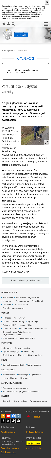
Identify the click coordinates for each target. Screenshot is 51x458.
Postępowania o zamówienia (15, 388)
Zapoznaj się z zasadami (10, 448)
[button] (46, 24)
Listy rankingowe (10, 378)
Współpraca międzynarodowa (33, 328)
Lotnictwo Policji (21, 304)
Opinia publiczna (35, 355)
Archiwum (34, 391)
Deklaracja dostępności (35, 431)
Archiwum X (8, 301)
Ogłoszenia (36, 374)
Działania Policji (9, 292)
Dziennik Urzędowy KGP (13, 365)
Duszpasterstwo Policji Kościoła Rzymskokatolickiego (17, 333)
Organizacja (32, 321)
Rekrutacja (25, 378)
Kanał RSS (3, 416)
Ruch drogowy (22, 301)
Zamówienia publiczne (11, 383)
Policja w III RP (9, 325)
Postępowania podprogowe (15, 391)
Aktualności (22, 50)
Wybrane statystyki (11, 351)
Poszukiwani (37, 301)
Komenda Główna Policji (13, 321)
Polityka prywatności (8, 452)
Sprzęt (31, 325)
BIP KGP (37, 416)
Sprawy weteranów (38, 401)
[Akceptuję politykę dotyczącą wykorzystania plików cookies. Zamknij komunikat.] (47, 2)
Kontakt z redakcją (8, 431)
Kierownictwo (20, 318)
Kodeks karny (28, 351)
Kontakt (5, 396)
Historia (22, 325)
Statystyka (6, 343)
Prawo (4, 359)
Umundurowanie (10, 328)
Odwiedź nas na (8, 416)
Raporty (21, 355)
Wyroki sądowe (34, 365)
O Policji (5, 312)
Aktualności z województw (27, 297)
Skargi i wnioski (20, 401)
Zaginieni (7, 304)
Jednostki (7, 318)
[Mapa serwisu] (8, 24)
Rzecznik (7, 401)
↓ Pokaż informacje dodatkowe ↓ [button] (25, 280)
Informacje (7, 348)
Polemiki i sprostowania (13, 308)
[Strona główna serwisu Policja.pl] (3, 24)
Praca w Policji (8, 369)
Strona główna (8, 50)
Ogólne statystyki (22, 348)
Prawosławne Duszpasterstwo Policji (19, 338)
